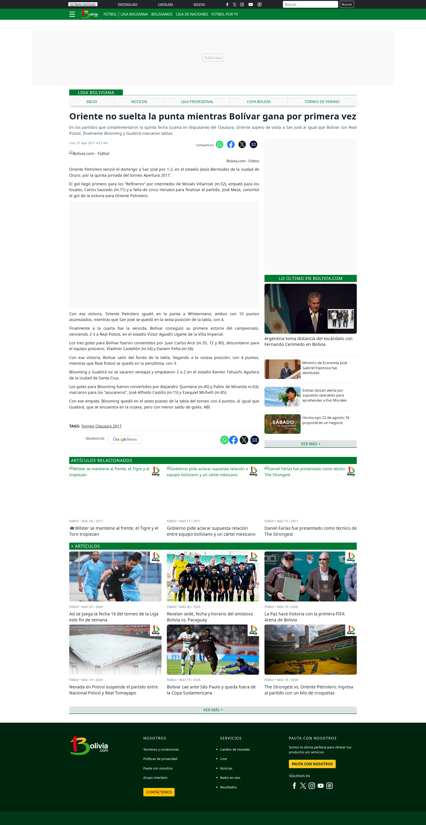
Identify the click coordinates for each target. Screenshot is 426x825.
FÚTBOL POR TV (224, 14)
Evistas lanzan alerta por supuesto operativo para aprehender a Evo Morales (324, 395)
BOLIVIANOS (161, 14)
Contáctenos (159, 792)
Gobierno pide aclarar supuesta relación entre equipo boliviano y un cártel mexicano (211, 531)
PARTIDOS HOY (128, 4)
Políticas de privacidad (160, 759)
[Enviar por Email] (253, 144)
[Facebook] (227, 4)
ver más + (311, 443)
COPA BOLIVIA (259, 101)
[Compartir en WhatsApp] (219, 144)
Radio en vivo (230, 777)
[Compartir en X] (242, 144)
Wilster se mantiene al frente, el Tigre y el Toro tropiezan (113, 531)
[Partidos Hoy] (260, 4)
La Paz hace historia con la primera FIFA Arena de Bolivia (304, 617)
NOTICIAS (139, 101)
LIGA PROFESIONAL (197, 101)
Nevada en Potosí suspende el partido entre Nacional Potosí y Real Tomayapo (113, 690)
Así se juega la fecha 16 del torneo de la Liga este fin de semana (113, 617)
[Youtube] (250, 4)
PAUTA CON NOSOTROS (312, 764)
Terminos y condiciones (161, 749)
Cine (223, 759)
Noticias (226, 768)
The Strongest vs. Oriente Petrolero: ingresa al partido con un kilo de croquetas (308, 690)
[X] (235, 4)
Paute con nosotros (158, 768)
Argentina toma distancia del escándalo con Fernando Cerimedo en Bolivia (308, 341)
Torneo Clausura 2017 (101, 426)
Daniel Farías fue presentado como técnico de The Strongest (310, 531)
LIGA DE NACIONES (192, 14)
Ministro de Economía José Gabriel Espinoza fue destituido (324, 367)
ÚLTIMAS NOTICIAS (83, 4)
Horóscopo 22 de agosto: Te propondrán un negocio (325, 420)
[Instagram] (242, 4)
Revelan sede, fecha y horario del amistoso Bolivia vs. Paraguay (210, 617)
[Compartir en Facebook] (231, 144)
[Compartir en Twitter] (244, 439)
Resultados (228, 787)
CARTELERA (165, 4)
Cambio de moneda (235, 749)
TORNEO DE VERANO (322, 101)
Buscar (347, 4)
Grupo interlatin (155, 777)
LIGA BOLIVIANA (134, 14)
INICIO (91, 101)
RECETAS (199, 4)
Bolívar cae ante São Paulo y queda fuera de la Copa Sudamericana (211, 690)
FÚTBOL (110, 14)
